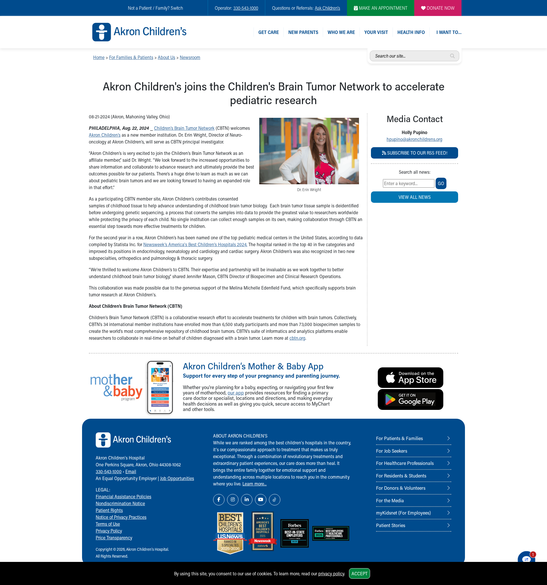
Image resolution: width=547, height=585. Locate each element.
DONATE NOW (440, 8)
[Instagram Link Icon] (232, 499)
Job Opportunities (177, 478)
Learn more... (254, 484)
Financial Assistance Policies (123, 496)
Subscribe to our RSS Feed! (416, 153)
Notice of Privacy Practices (121, 517)
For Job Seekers (391, 451)
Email (130, 471)
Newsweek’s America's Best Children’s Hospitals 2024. (195, 244)
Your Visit (376, 32)
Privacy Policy (109, 531)
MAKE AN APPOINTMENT (382, 8)
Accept (360, 573)
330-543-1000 (245, 8)
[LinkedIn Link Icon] (246, 499)
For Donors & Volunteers (400, 488)
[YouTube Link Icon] (260, 499)
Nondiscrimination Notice (120, 503)
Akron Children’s (105, 135)
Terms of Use (108, 524)
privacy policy (331, 573)
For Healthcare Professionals (405, 463)
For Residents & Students (401, 475)
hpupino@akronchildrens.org (414, 139)
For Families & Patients (131, 57)
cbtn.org (297, 338)
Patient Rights (109, 510)
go (441, 183)
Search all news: (414, 172)
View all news (415, 197)
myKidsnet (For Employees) (403, 512)
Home (99, 57)
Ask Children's (327, 8)
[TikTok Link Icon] (274, 499)
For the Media (390, 500)
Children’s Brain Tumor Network (184, 128)
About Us (166, 57)
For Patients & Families (399, 438)
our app (236, 392)
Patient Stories (390, 525)
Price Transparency (114, 538)
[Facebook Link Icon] (218, 499)
